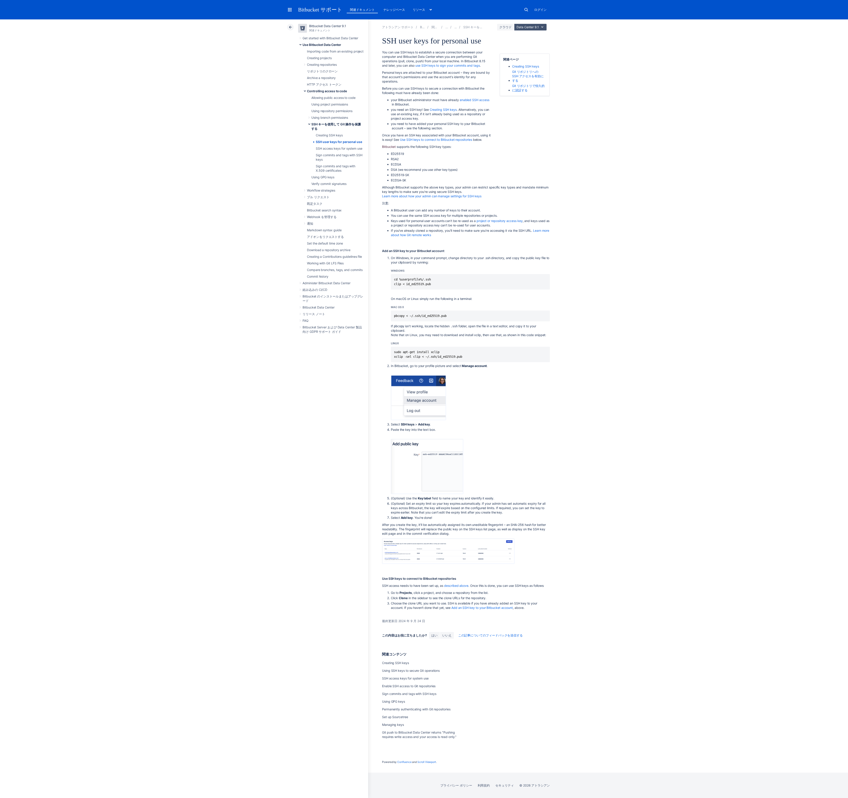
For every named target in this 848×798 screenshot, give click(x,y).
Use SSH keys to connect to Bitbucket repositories (436, 139)
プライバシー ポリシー (456, 785)
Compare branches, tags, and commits (335, 270)
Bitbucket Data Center (319, 307)
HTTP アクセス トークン (324, 84)
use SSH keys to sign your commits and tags (447, 65)
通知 (310, 223)
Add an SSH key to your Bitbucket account (482, 608)
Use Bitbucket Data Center (322, 45)
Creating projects (319, 58)
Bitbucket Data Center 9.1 (327, 26)
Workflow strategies (321, 190)
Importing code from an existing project (335, 51)
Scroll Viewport (426, 762)
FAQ (306, 320)
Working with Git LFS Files (325, 263)
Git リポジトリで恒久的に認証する (528, 88)
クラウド (505, 27)
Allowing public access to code (333, 98)
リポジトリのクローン (322, 71)
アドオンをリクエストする (325, 237)
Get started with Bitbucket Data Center (330, 38)
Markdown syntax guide (324, 230)
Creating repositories (322, 64)
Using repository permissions (331, 111)
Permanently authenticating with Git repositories (416, 709)
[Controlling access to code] (455, 27)
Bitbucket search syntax (324, 210)
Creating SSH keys (329, 135)
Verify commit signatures (328, 184)
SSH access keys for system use (339, 148)
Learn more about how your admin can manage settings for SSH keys (431, 196)
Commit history (317, 276)
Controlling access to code (327, 91)
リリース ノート (314, 314)
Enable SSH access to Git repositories (408, 686)
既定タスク (314, 203)
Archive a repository (321, 78)
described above (456, 585)
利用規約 (484, 785)
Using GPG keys (322, 177)
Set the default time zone (325, 243)
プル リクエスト (318, 197)
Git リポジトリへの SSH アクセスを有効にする (528, 76)
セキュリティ (504, 785)
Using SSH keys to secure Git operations (411, 670)
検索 (526, 9)
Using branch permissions (329, 117)
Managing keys (393, 724)
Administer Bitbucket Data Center (326, 283)
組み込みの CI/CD (315, 290)
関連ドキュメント (362, 9)
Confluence (404, 762)
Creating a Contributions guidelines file (334, 256)
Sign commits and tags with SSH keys (409, 694)
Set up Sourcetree (395, 717)
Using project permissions (329, 104)
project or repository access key (500, 221)
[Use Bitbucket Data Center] (446, 27)
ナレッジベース (394, 9)
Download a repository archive (328, 250)
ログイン (540, 9)
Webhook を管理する (322, 217)
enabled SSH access (474, 100)
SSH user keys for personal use (339, 142)
